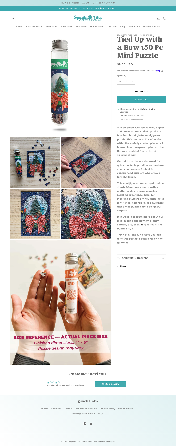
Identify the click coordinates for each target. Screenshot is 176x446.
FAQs (101, 413)
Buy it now (141, 99)
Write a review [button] (110, 384)
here (143, 224)
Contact (68, 408)
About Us (56, 408)
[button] (13, 18)
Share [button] (123, 266)
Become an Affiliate (86, 408)
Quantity (121, 76)
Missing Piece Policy (83, 413)
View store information (132, 120)
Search (44, 408)
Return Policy (125, 408)
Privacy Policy (107, 408)
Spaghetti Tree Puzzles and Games (82, 442)
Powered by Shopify (106, 442)
